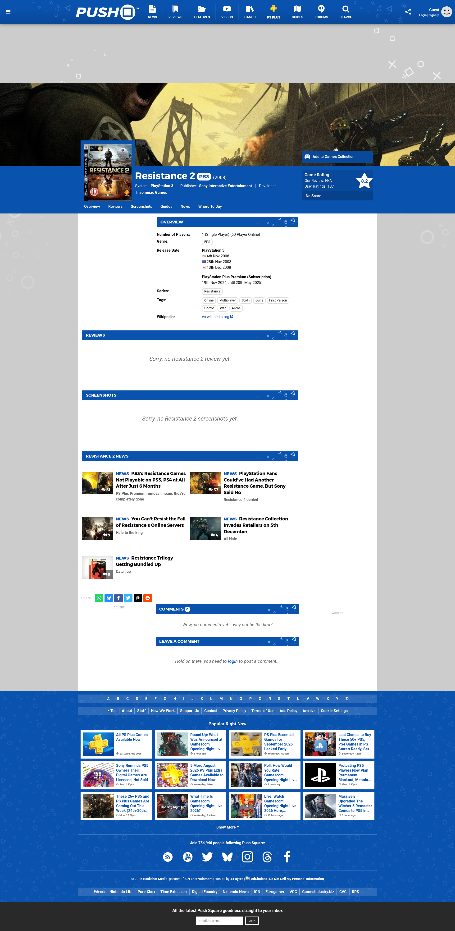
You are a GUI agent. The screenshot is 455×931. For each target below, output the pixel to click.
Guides (166, 206)
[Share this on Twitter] (128, 598)
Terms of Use (262, 711)
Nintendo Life (120, 891)
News (185, 206)
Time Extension (173, 891)
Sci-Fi (246, 300)
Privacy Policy (234, 711)
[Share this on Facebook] (118, 598)
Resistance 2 (172, 175)
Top (113, 711)
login (233, 661)
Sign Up (434, 15)
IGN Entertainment (198, 879)
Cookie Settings (334, 711)
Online (209, 300)
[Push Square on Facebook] (287, 858)
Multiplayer (227, 300)
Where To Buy (210, 206)
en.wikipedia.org (216, 317)
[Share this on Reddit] (147, 598)
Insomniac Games (151, 192)
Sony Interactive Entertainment (225, 186)
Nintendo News (236, 891)
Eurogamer (274, 891)
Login (423, 15)
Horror (209, 308)
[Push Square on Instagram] (247, 858)
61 (107, 490)
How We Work (163, 711)
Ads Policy (288, 711)
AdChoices (258, 879)
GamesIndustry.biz (318, 891)
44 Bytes (236, 879)
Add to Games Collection (333, 156)
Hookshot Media (155, 879)
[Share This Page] (408, 12)
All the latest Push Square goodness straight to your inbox (227, 910)
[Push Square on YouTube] (187, 858)
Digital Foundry (205, 891)
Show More (226, 827)
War (223, 308)
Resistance (212, 291)
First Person (278, 300)
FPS (207, 242)
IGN (257, 891)
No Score (313, 196)
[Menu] (8, 12)
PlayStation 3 (162, 186)
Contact (210, 711)
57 (215, 490)
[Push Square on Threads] (267, 858)
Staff (141, 711)
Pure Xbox (146, 891)
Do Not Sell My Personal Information (296, 879)
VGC (293, 891)
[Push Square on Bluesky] (227, 858)
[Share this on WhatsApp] (99, 598)
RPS (355, 891)
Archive (309, 711)
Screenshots (141, 206)
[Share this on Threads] (138, 598)
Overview (92, 206)
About (127, 711)
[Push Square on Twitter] (207, 858)
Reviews (115, 206)
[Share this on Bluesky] (109, 598)
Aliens (236, 308)
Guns (259, 300)
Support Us (189, 711)
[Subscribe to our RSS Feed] (168, 858)
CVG (343, 891)
